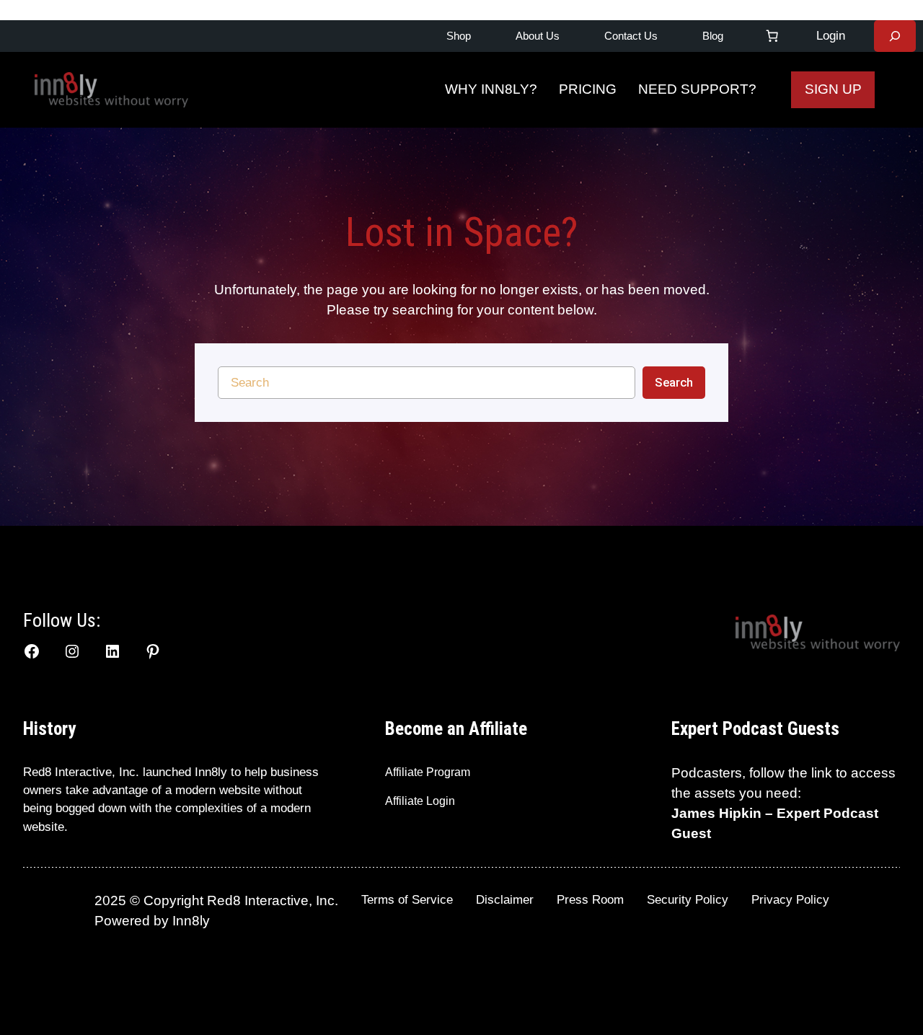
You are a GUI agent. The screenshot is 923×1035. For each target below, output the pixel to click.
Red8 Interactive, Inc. (81, 772)
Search (674, 382)
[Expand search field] (895, 36)
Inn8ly (191, 920)
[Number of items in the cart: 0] (772, 36)
